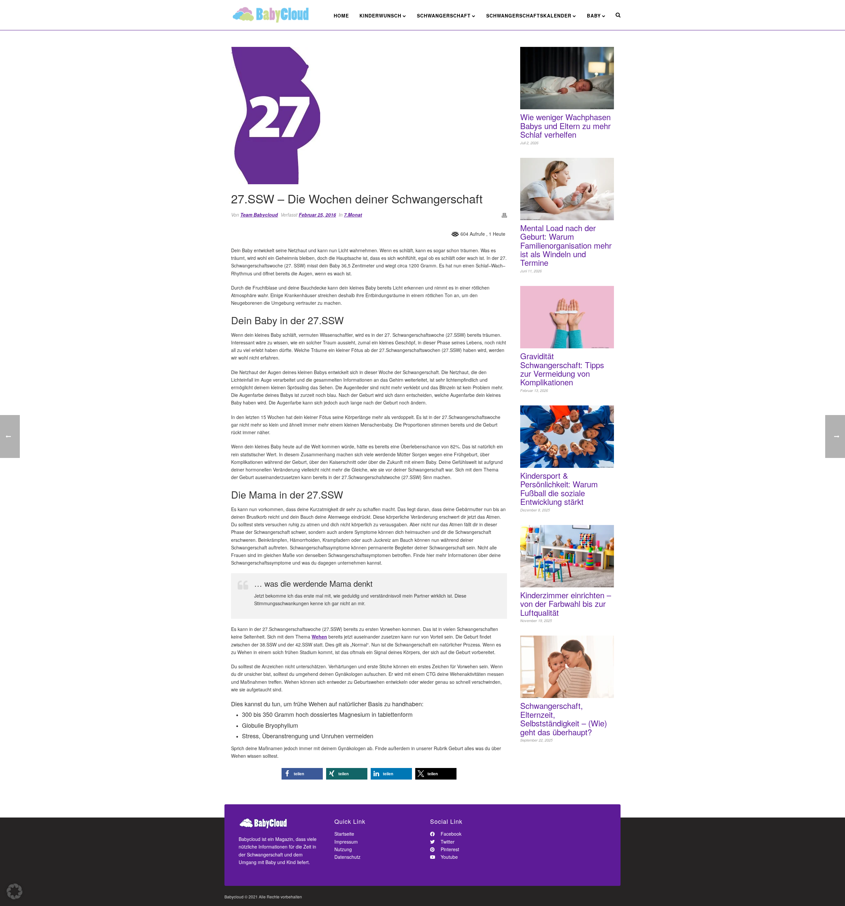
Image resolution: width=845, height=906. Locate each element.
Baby (594, 15)
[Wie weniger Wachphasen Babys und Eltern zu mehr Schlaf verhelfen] (567, 78)
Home (341, 15)
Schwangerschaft (444, 15)
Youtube (448, 857)
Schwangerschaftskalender (528, 15)
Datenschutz (347, 857)
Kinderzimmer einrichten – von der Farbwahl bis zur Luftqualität (565, 604)
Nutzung (343, 849)
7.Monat (353, 214)
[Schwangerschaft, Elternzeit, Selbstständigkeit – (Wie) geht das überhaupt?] (567, 667)
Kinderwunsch (380, 15)
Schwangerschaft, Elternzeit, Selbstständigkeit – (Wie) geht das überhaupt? (563, 718)
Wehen (319, 636)
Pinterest (449, 849)
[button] (302, 774)
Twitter (447, 841)
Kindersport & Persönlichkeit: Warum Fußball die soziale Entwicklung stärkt (559, 488)
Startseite (344, 833)
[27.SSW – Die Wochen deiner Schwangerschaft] (369, 115)
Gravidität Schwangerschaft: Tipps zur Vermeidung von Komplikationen (562, 369)
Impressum (346, 841)
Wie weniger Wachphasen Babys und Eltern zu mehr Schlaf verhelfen (565, 126)
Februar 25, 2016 (317, 214)
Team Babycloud (259, 214)
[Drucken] (504, 215)
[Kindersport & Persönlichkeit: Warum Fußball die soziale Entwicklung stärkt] (567, 436)
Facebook (450, 833)
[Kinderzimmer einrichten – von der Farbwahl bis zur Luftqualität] (567, 556)
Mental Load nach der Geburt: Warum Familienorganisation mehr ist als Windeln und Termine (566, 245)
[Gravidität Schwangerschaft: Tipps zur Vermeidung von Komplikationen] (567, 317)
